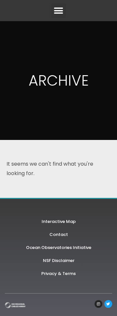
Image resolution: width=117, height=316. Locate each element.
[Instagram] (98, 304)
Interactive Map (59, 221)
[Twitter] (108, 304)
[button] (58, 10)
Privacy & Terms (58, 273)
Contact (58, 234)
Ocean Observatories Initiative (58, 247)
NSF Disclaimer (58, 260)
